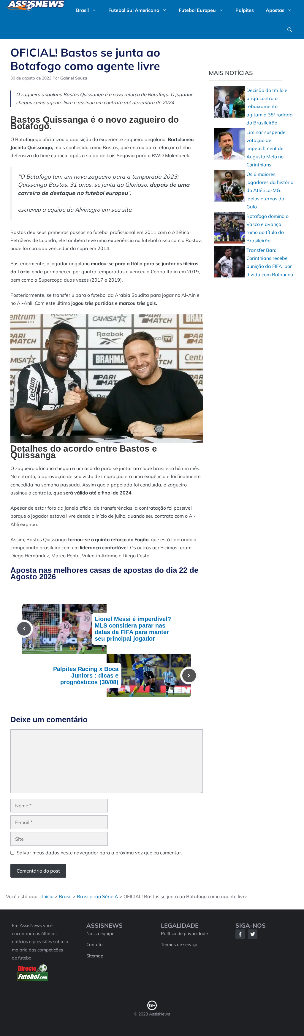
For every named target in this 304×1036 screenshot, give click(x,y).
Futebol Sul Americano (133, 10)
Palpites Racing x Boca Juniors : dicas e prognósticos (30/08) (85, 675)
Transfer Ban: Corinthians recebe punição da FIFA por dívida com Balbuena (269, 262)
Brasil (82, 10)
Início (47, 896)
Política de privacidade (184, 933)
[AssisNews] (35, 6)
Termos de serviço (179, 944)
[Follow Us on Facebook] (240, 934)
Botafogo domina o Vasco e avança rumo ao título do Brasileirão (267, 228)
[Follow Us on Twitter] (252, 934)
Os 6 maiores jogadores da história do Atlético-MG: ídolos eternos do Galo (270, 190)
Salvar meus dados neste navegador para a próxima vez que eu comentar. (99, 853)
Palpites (244, 10)
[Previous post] (24, 629)
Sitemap (94, 956)
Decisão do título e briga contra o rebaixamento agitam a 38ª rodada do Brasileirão (269, 106)
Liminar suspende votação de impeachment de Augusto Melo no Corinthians (266, 148)
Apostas (275, 10)
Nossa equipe (100, 933)
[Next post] (189, 675)
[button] (289, 29)
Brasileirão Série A (97, 896)
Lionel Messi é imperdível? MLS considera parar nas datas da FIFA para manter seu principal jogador (133, 629)
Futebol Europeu (197, 10)
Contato (94, 944)
